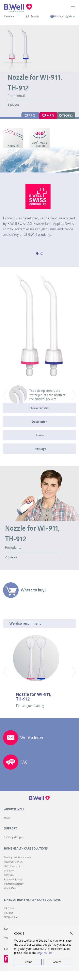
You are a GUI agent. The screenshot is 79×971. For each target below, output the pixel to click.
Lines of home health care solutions (32, 900)
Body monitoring (13, 879)
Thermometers (12, 866)
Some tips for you (13, 837)
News (7, 818)
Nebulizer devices (13, 861)
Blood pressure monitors (17, 857)
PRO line (8, 912)
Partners (9, 16)
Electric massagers (13, 883)
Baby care (9, 875)
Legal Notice (44, 953)
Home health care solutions (26, 848)
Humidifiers (10, 888)
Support (10, 828)
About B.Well (14, 809)
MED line (9, 908)
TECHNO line (10, 917)
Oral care (9, 870)
